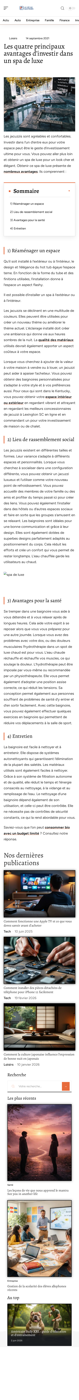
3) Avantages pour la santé (27, 220)
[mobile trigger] (7, 8)
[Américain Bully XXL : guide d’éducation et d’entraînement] (39, 1325)
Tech (7, 931)
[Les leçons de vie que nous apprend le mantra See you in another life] (39, 1142)
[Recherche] (62, 8)
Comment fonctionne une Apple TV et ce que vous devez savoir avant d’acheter (38, 923)
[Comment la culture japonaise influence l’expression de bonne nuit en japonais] (39, 1026)
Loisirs (8, 1064)
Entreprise (12, 1281)
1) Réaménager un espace (27, 203)
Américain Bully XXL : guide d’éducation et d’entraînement (38, 1333)
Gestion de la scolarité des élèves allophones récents (36, 1288)
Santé (10, 1185)
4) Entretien (18, 228)
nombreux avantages (21, 171)
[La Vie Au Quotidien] (26, 8)
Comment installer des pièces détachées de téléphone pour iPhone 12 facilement (33, 990)
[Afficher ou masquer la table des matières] (54, 191)
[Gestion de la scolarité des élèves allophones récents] (39, 1238)
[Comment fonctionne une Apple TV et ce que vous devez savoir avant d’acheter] (39, 893)
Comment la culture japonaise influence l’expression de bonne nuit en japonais (39, 1056)
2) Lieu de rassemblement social (31, 212)
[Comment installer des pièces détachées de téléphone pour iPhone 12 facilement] (39, 960)
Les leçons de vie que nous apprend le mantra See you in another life (38, 1192)
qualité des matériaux (55, 340)
